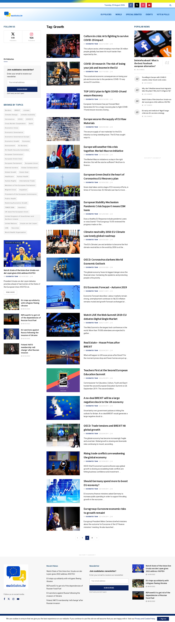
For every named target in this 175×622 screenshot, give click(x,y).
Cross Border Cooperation (15, 123)
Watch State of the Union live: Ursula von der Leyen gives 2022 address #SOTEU (156, 100)
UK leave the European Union (16, 212)
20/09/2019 (104, 406)
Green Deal (23, 172)
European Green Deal (13, 159)
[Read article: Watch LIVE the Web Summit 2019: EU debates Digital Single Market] (63, 325)
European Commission (14, 154)
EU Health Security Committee (17, 150)
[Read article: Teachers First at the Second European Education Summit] (63, 380)
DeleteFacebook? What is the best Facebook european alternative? (146, 63)
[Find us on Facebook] (130, 5)
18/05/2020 (104, 155)
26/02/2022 (26, 338)
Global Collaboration (29, 168)
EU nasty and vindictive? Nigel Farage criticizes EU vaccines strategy (155, 111)
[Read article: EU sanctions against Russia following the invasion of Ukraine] (11, 334)
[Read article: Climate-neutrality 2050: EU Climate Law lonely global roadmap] (63, 242)
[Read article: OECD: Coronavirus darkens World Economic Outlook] (63, 269)
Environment (10, 145)
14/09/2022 (24, 276)
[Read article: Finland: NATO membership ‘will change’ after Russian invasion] (11, 348)
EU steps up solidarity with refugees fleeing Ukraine (30, 303)
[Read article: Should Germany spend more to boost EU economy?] (63, 491)
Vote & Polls (163, 14)
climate (26, 110)
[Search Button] (170, 5)
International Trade (27, 181)
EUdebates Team (92, 44)
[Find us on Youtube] (149, 5)
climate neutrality (28, 115)
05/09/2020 (104, 127)
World (119, 14)
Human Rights (10, 181)
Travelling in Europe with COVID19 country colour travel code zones (154, 78)
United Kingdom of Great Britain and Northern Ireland (19, 218)
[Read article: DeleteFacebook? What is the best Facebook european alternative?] (152, 44)
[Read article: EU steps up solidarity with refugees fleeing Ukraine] (11, 304)
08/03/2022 (26, 309)
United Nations (11, 223)
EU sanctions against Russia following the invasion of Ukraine (30, 332)
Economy (26, 141)
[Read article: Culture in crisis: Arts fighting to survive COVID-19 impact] (63, 46)
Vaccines (15, 228)
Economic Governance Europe (17, 137)
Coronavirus (9, 119)
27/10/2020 (104, 71)
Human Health (22, 176)
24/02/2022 (26, 356)
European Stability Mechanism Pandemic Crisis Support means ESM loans (104, 206)
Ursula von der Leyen (28, 223)
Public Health (10, 198)
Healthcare (9, 176)
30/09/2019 (104, 350)
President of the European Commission (21, 194)
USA (6, 228)
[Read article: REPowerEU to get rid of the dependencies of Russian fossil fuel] (11, 319)
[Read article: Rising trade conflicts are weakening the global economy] (63, 463)
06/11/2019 (104, 323)
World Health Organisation (15, 232)
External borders (11, 168)
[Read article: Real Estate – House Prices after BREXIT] (63, 352)
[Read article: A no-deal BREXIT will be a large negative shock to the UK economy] (63, 408)
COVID (20, 119)
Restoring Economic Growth (16, 203)
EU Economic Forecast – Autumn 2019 (105, 287)
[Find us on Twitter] (137, 5)
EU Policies (106, 14)
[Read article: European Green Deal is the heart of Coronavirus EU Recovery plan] (63, 184)
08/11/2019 (104, 291)
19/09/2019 (104, 461)
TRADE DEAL (10, 207)
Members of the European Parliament (20, 185)
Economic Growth (12, 141)
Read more (11, 291)
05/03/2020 (104, 240)
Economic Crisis (11, 128)
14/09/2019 (104, 489)
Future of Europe (13, 242)
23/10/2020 (104, 99)
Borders (8, 110)
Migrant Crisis (10, 190)
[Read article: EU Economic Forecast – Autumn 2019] (63, 297)
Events (149, 14)
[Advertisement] (153, 139)
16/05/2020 (104, 214)
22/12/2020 (104, 44)
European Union (31, 163)
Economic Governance (14, 132)
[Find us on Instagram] (143, 5)
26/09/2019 (104, 378)
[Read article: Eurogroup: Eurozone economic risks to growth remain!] (63, 519)
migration (23, 190)
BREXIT (17, 110)
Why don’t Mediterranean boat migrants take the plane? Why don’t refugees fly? (156, 89)
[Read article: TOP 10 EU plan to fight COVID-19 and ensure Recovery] (63, 101)
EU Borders (22, 145)
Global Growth (10, 172)
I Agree (163, 619)
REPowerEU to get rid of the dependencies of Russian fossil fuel (31, 318)
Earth (31, 123)
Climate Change (11, 115)
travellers (21, 207)
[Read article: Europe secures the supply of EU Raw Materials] (63, 129)
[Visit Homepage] (13, 14)
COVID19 (29, 119)
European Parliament (13, 163)
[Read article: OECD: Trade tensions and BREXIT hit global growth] (63, 436)
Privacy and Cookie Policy (145, 619)
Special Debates (134, 14)
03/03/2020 (104, 267)
